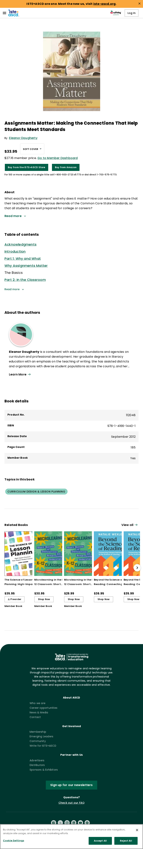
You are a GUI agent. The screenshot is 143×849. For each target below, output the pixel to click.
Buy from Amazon (66, 167)
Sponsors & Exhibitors (44, 770)
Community (38, 741)
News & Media (39, 712)
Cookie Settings (13, 840)
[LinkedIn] (73, 823)
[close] (139, 3)
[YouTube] (80, 823)
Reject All (126, 840)
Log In (132, 13)
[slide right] (137, 567)
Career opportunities (43, 708)
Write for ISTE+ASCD (43, 746)
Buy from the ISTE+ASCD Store (26, 167)
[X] (60, 823)
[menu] (4, 13)
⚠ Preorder (14, 599)
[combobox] (32, 149)
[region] (71, 836)
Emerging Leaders (41, 736)
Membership (38, 732)
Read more (12, 289)
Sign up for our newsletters (71, 785)
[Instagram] (67, 823)
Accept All (100, 840)
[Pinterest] (87, 823)
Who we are (37, 703)
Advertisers (37, 760)
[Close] (137, 830)
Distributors (37, 765)
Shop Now (44, 599)
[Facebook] (53, 823)
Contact (35, 717)
